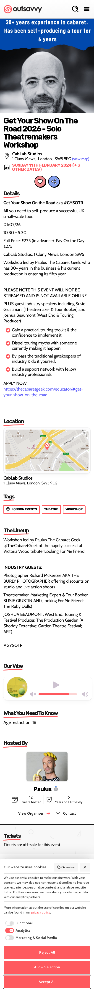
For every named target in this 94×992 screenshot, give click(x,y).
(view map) (80, 159)
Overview (68, 867)
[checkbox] (18, 923)
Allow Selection (47, 967)
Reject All (47, 952)
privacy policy (40, 912)
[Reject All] (85, 867)
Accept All (47, 982)
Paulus (43, 788)
